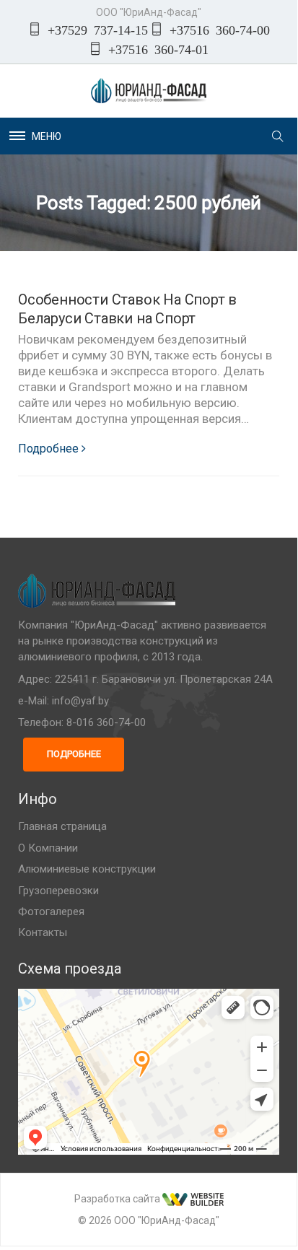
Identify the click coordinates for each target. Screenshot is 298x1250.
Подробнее (48, 448)
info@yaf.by (80, 700)
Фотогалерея (51, 911)
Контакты (42, 932)
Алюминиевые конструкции (87, 868)
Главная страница (62, 826)
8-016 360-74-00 (106, 722)
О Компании (48, 848)
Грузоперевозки (58, 890)
